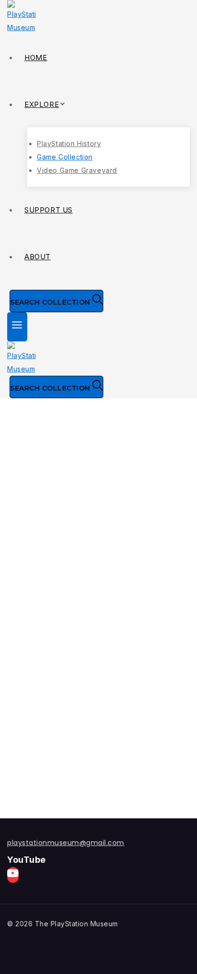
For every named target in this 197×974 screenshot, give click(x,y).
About (37, 256)
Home (35, 57)
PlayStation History (69, 143)
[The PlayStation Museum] (98, 17)
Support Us (48, 209)
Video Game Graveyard (77, 170)
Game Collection (65, 157)
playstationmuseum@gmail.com (65, 842)
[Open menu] (17, 326)
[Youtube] (13, 875)
